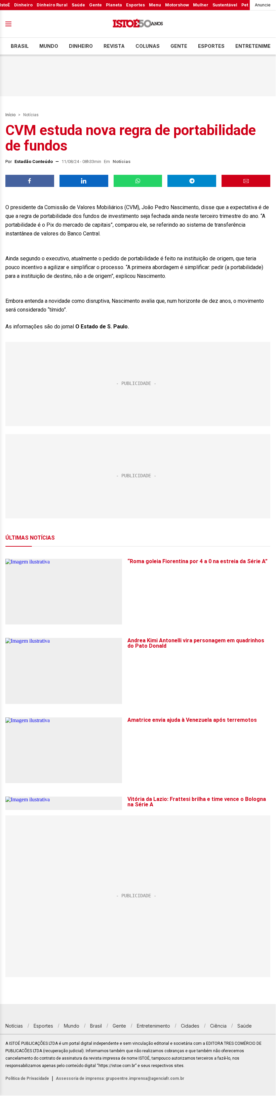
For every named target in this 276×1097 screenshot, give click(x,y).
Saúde (78, 4)
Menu (155, 4)
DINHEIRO (81, 46)
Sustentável (224, 4)
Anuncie (263, 4)
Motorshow (177, 4)
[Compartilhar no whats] (138, 181)
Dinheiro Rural (52, 4)
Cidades (190, 1026)
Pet (244, 4)
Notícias (31, 114)
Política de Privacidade (27, 1078)
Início (10, 114)
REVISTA (114, 46)
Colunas (147, 46)
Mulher (200, 4)
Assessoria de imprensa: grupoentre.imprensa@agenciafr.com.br (120, 1078)
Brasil (20, 46)
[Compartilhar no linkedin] (84, 181)
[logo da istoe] (138, 24)
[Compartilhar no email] (246, 181)
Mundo (48, 46)
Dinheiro (23, 4)
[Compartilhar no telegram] (191, 181)
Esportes (135, 4)
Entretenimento (153, 1026)
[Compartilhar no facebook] (29, 181)
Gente (95, 4)
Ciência (218, 1026)
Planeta (114, 4)
